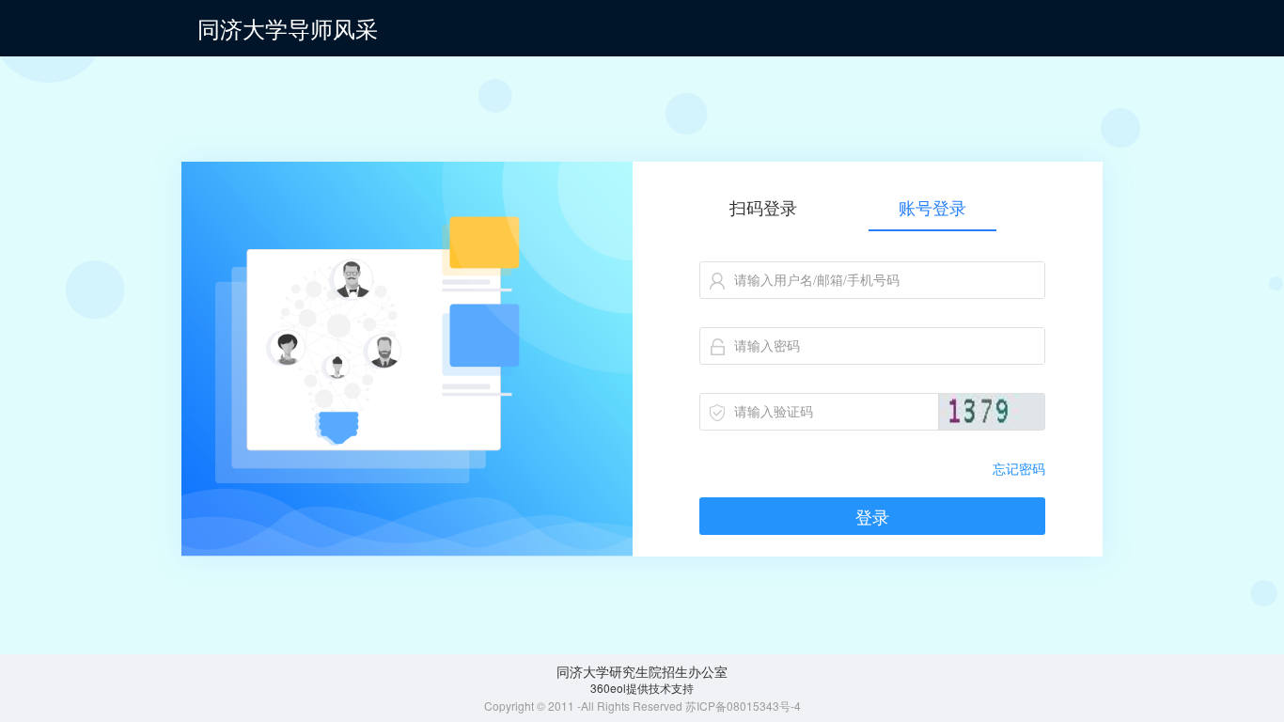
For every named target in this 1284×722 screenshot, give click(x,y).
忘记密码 (1019, 468)
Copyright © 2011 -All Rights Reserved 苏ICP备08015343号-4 (642, 706)
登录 (872, 516)
